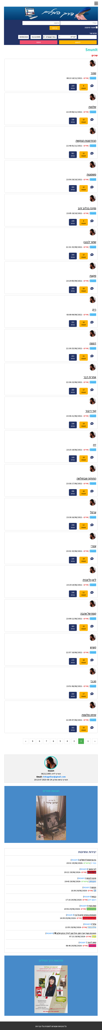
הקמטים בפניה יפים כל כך (85, 915)
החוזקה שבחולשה (86, 478)
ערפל (93, 512)
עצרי (93, 546)
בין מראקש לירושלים (88, 859)
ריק (94, 309)
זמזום (93, 887)
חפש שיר (93, 33)
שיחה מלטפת (89, 715)
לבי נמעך (92, 869)
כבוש (94, 896)
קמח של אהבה (88, 613)
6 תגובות (87, 896)
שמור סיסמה (90, 27)
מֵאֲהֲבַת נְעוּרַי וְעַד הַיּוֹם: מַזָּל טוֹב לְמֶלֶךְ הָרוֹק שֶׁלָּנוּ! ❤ (75, 933)
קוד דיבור (90, 411)
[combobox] (67, 37)
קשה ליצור (92, 942)
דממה (93, 343)
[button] (96, 3)
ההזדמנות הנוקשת (86, 140)
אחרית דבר (90, 377)
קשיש (93, 647)
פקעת (93, 276)
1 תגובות (81, 878)
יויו (94, 444)
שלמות (92, 107)
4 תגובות (70, 915)
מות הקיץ (92, 905)
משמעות (91, 174)
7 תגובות (83, 942)
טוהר (93, 73)
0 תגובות (74, 859)
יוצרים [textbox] (73, 36)
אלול (94, 924)
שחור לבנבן (89, 242)
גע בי (93, 681)
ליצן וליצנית (89, 580)
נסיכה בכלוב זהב (87, 208)
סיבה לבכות (91, 878)
